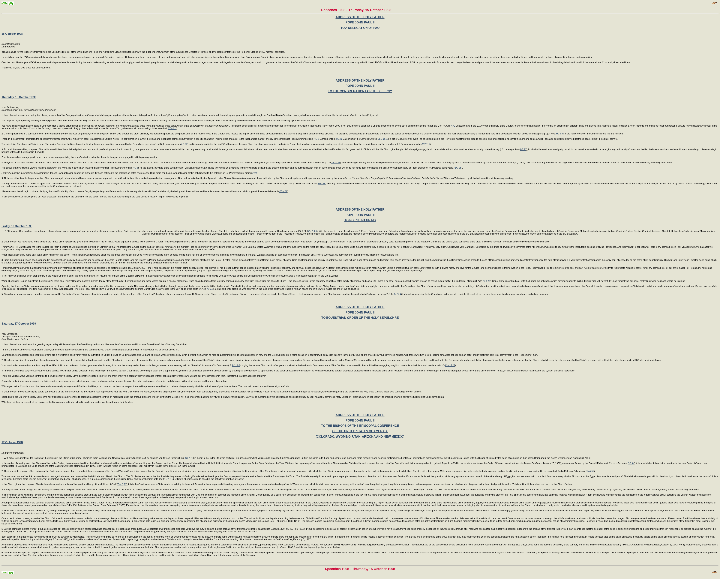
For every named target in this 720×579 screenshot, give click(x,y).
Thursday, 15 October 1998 (19, 97)
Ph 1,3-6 (312, 231)
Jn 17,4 (397, 294)
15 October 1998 (12, 33)
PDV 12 (283, 191)
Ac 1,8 (210, 289)
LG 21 (339, 139)
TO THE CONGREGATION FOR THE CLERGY (360, 91)
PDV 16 (426, 144)
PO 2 (316, 139)
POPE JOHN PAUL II (360, 22)
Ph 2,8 (169, 479)
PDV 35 (457, 167)
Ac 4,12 (486, 281)
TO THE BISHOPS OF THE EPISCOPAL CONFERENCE (360, 425)
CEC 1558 (382, 139)
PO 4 (135, 167)
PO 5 (254, 173)
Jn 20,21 (335, 162)
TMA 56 (590, 471)
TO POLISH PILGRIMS (360, 220)
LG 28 (184, 144)
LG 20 (523, 149)
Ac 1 (453, 125)
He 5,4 (559, 133)
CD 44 (631, 463)
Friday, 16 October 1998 (17, 226)
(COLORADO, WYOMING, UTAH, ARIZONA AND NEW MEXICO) (360, 436)
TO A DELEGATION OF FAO (360, 27)
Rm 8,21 (122, 484)
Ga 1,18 (189, 458)
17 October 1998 (12, 442)
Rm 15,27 (450, 365)
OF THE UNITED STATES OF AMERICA (360, 431)
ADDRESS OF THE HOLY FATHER (360, 17)
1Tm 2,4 (172, 128)
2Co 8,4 (236, 365)
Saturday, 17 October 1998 (19, 323)
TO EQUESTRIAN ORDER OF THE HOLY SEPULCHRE (360, 317)
